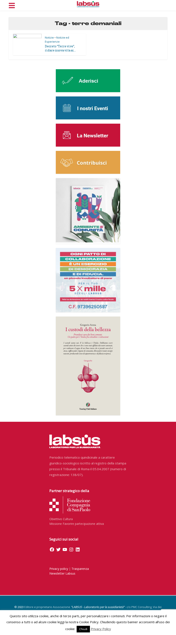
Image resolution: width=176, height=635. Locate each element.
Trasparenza (80, 569)
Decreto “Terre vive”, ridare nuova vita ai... (60, 48)
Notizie (49, 37)
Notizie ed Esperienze (57, 40)
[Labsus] (88, 4)
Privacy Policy (101, 629)
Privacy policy (58, 569)
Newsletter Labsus (62, 573)
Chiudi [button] (83, 629)
